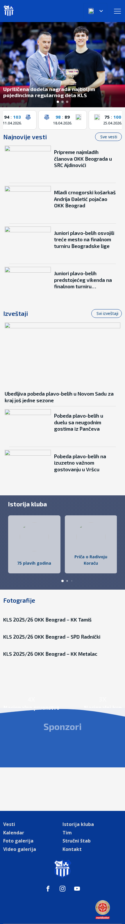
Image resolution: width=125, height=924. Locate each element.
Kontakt (72, 849)
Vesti (9, 824)
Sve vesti (109, 136)
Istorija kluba (78, 824)
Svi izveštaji (107, 313)
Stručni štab (77, 841)
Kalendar (13, 832)
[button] (58, 102)
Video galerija (19, 849)
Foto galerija (18, 841)
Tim (67, 832)
